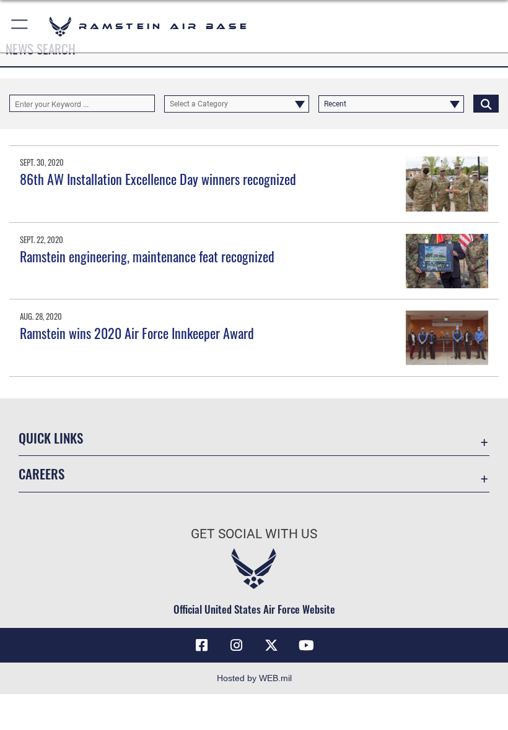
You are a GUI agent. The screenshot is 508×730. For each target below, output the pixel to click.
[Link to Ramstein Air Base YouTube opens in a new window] (306, 645)
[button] (20, 26)
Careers (41, 473)
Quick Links (51, 437)
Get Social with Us (254, 533)
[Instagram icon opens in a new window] (236, 645)
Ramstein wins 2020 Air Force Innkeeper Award (137, 333)
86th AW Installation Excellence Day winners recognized (158, 179)
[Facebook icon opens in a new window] (202, 645)
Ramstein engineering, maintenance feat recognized (147, 256)
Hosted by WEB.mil (254, 678)
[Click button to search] (486, 103)
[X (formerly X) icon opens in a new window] (271, 645)
